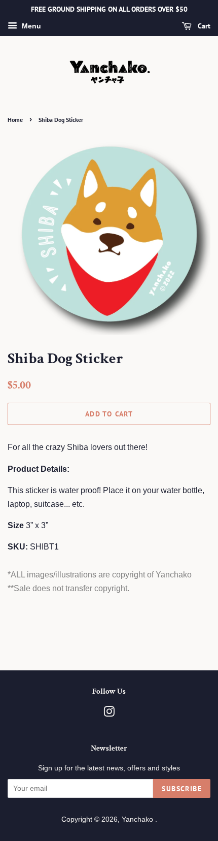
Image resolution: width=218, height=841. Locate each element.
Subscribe (182, 788)
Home (15, 119)
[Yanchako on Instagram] (109, 714)
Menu (30, 26)
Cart (203, 25)
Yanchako (138, 819)
